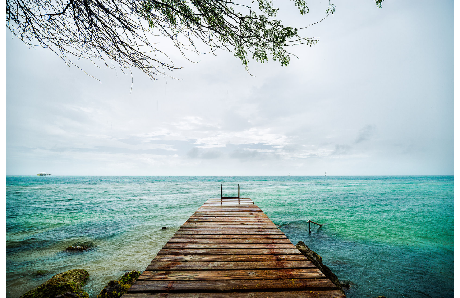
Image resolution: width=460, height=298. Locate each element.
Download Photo (390, 283)
